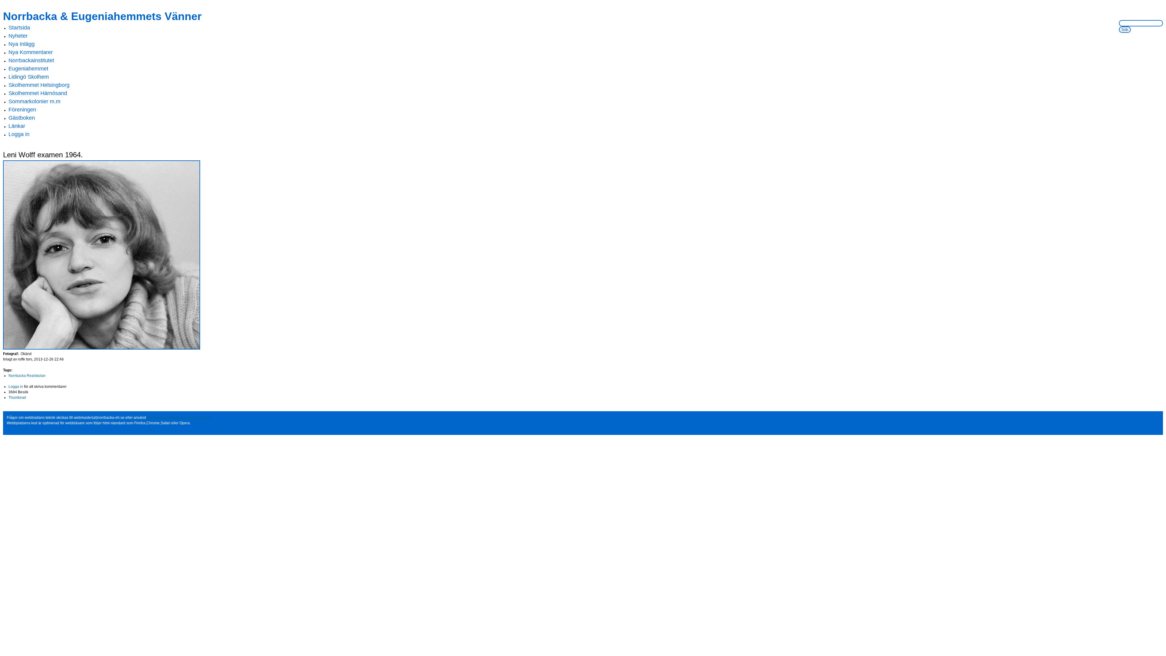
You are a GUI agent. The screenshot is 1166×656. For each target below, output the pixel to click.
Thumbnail (17, 397)
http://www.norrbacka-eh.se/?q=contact (179, 417)
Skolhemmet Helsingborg (39, 85)
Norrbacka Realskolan (27, 376)
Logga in (19, 134)
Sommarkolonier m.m (34, 101)
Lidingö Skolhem (29, 77)
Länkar (17, 126)
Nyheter (18, 36)
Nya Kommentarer (31, 52)
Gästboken (22, 118)
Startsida (19, 28)
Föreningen (22, 110)
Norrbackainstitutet (31, 60)
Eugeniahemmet (28, 69)
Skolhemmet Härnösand (38, 93)
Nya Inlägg (22, 44)
